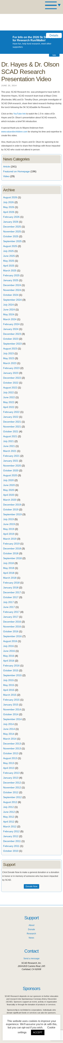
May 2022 (8, 402)
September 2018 (12, 558)
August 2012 (10, 802)
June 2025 (9, 255)
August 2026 (10, 197)
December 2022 (12, 377)
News (31, 938)
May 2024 (8, 314)
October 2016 (10, 631)
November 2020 (12, 465)
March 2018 (9, 577)
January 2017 (10, 616)
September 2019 (12, 514)
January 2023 (10, 373)
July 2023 (8, 353)
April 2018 (8, 572)
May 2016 (8, 655)
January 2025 (10, 280)
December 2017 (12, 592)
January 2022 (10, 416)
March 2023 (9, 363)
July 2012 (8, 807)
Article (6, 166)
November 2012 (12, 787)
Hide (54, 55)
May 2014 (8, 733)
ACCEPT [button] (37, 1032)
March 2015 (9, 694)
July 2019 (8, 519)
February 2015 (11, 699)
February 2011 (11, 846)
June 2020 (9, 485)
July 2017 (8, 602)
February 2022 (11, 412)
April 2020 (8, 494)
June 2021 (9, 446)
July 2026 (8, 202)
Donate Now (31, 886)
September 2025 (12, 241)
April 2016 (8, 660)
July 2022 (8, 392)
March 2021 (9, 451)
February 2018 (11, 582)
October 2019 (10, 509)
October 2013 (10, 753)
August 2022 (10, 387)
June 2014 (9, 729)
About (31, 925)
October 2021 (10, 431)
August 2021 (10, 436)
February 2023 (11, 368)
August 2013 (10, 758)
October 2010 (10, 850)
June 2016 (9, 651)
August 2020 (10, 475)
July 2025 (8, 251)
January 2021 (10, 460)
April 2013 (8, 768)
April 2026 (8, 212)
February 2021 (11, 455)
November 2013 (12, 748)
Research (31, 933)
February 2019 (11, 543)
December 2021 (12, 421)
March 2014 (9, 738)
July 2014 (8, 724)
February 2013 (11, 772)
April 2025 (8, 265)
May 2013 (8, 763)
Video (6, 176)
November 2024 (12, 290)
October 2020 (10, 470)
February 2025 (11, 275)
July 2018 (8, 563)
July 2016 (8, 646)
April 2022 (8, 407)
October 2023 (10, 338)
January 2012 (10, 836)
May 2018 (8, 568)
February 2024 (11, 324)
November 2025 (12, 231)
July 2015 (8, 680)
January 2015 (10, 704)
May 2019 (8, 529)
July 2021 (8, 441)
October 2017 (10, 597)
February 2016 (11, 665)
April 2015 (8, 690)
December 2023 (12, 334)
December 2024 (12, 285)
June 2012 (9, 811)
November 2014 (12, 709)
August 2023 (10, 348)
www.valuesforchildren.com (14, 131)
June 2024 (9, 309)
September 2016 (12, 636)
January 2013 (10, 777)
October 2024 (10, 294)
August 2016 (10, 641)
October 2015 (10, 670)
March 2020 (9, 499)
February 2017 (11, 612)
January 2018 (10, 587)
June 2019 (9, 524)
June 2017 (9, 607)
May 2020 (8, 490)
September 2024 (12, 299)
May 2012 (8, 816)
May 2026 (8, 207)
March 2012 (9, 826)
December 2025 (12, 226)
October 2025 (10, 236)
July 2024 (8, 304)
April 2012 (8, 821)
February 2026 (11, 216)
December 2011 (12, 841)
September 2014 (12, 719)
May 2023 (8, 358)
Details (54, 35)
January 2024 (10, 329)
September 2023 (12, 343)
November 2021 (12, 426)
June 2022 (9, 397)
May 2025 (8, 260)
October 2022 (10, 382)
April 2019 (8, 533)
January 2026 (10, 221)
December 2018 (12, 548)
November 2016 (12, 626)
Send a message (31, 958)
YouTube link (19, 114)
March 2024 (9, 319)
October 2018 (10, 553)
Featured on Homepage (16, 171)
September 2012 (12, 797)
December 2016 (12, 621)
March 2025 (9, 270)
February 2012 (11, 831)
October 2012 (10, 792)
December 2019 (12, 504)
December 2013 (12, 743)
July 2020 (8, 480)
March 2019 (9, 538)
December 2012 (12, 782)
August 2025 (10, 246)
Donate (31, 929)
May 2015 (8, 685)
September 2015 (12, 675)
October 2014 (10, 714)
